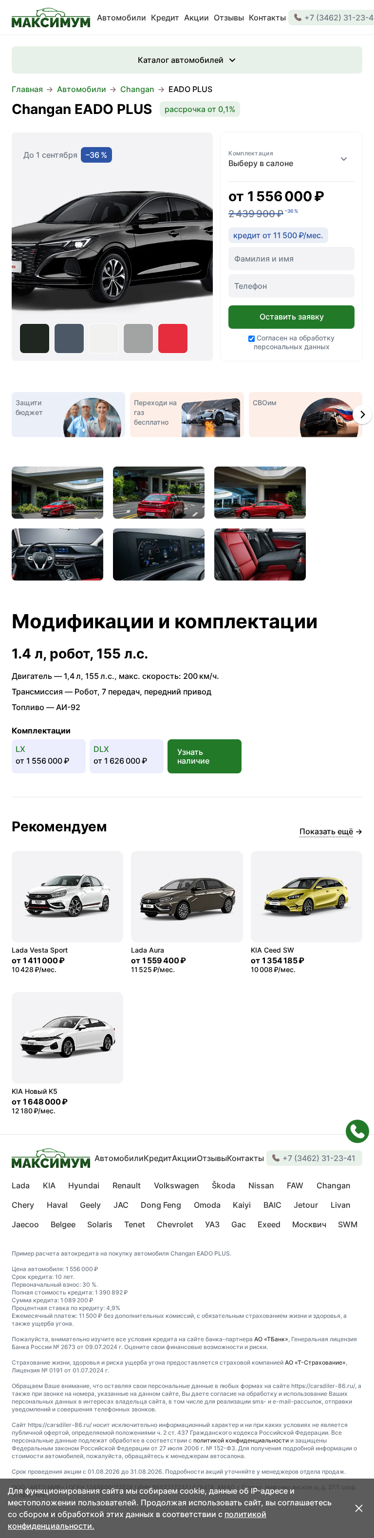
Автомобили (81, 89)
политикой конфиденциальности (241, 1440)
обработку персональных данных (294, 342)
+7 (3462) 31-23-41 (318, 1158)
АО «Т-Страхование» (315, 1362)
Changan (137, 89)
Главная (27, 89)
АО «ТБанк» (271, 1339)
